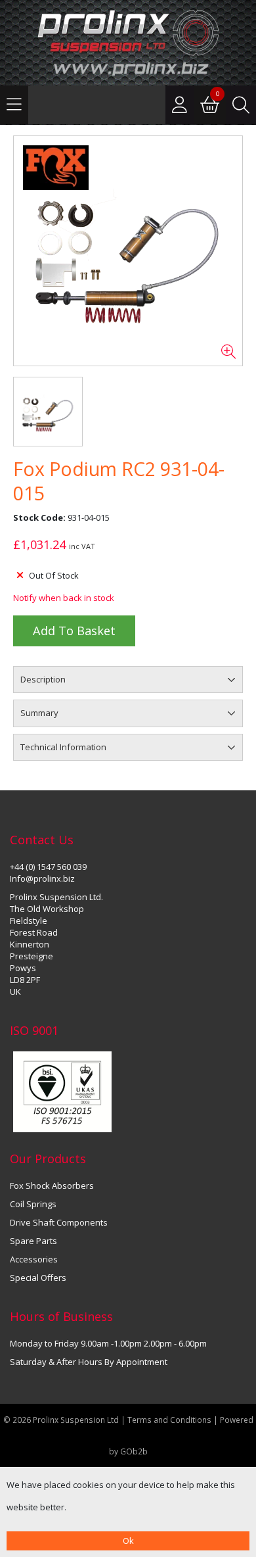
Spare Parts (33, 1241)
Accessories (34, 1259)
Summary (39, 713)
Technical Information (63, 747)
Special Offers (38, 1277)
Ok (128, 1540)
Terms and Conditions (170, 1419)
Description (43, 679)
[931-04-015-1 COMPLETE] (128, 251)
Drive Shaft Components (59, 1222)
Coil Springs (33, 1204)
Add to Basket (74, 630)
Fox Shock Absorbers (52, 1185)
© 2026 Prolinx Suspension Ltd (61, 1419)
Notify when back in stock (63, 598)
